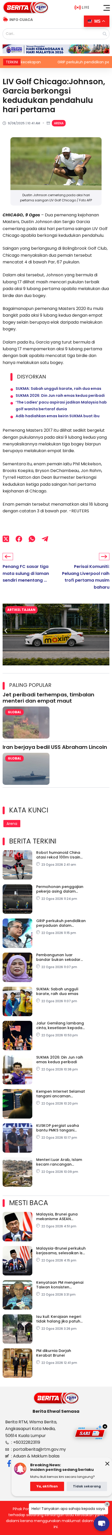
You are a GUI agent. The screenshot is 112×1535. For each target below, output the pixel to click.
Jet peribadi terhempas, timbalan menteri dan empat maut (48, 697)
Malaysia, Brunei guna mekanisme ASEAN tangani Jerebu (57, 1216)
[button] (107, 8)
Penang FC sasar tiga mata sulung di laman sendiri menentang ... (26, 573)
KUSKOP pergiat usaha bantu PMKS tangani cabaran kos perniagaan (60, 1128)
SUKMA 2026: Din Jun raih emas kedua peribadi (60, 395)
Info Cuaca (21, 19)
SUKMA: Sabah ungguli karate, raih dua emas (58, 388)
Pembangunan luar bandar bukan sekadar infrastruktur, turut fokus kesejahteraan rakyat (59, 957)
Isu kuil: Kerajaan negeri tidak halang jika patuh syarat (58, 1319)
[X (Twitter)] (6, 538)
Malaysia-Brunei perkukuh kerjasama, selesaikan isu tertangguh (61, 1250)
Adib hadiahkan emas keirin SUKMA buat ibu (57, 416)
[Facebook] (19, 538)
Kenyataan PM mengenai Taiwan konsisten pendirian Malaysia (59, 1284)
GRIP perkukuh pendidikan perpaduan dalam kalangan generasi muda (61, 923)
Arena (59, 123)
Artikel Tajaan (26, 609)
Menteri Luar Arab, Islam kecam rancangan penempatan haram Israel (59, 1162)
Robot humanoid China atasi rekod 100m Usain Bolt (58, 855)
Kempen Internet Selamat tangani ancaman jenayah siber (60, 1093)
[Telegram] (45, 538)
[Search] (104, 34)
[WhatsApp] (32, 538)
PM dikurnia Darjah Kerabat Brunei (53, 1353)
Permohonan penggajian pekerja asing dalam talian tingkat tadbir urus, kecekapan (60, 889)
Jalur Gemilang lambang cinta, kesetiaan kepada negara (60, 1025)
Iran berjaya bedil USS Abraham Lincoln (55, 747)
